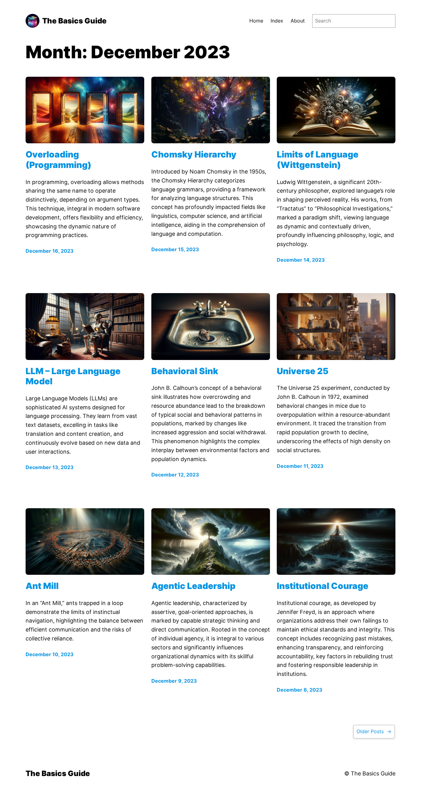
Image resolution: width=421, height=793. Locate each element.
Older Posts (374, 731)
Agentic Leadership (193, 586)
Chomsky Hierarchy (193, 154)
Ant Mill (42, 586)
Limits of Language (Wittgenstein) (317, 159)
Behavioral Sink (184, 371)
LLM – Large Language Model (73, 376)
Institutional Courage (322, 586)
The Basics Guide (74, 20)
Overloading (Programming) (58, 159)
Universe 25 (303, 371)
